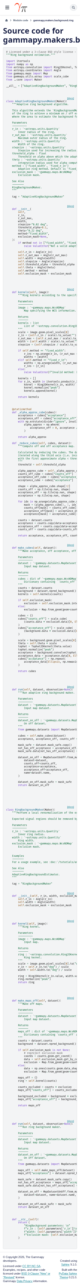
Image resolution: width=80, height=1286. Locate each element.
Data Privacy (25, 1281)
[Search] (73, 7)
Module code (20, 20)
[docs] (70, 98)
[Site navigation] (7, 7)
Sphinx (65, 1264)
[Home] (6, 20)
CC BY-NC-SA (31, 1266)
